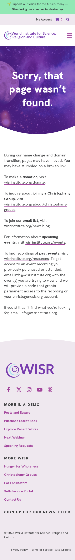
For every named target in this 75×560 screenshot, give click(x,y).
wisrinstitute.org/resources (26, 258)
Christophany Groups (20, 474)
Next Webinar (14, 437)
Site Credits (63, 550)
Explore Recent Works (21, 429)
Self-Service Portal (18, 491)
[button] (8, 390)
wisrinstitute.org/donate (24, 182)
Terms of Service (41, 550)
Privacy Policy (19, 550)
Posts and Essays (17, 412)
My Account (44, 19)
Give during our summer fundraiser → (37, 9)
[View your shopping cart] (57, 19)
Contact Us (12, 499)
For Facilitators (16, 483)
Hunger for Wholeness (21, 466)
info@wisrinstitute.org (32, 275)
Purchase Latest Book (20, 421)
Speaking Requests (18, 445)
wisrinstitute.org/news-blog (27, 226)
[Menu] (69, 35)
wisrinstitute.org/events (45, 242)
